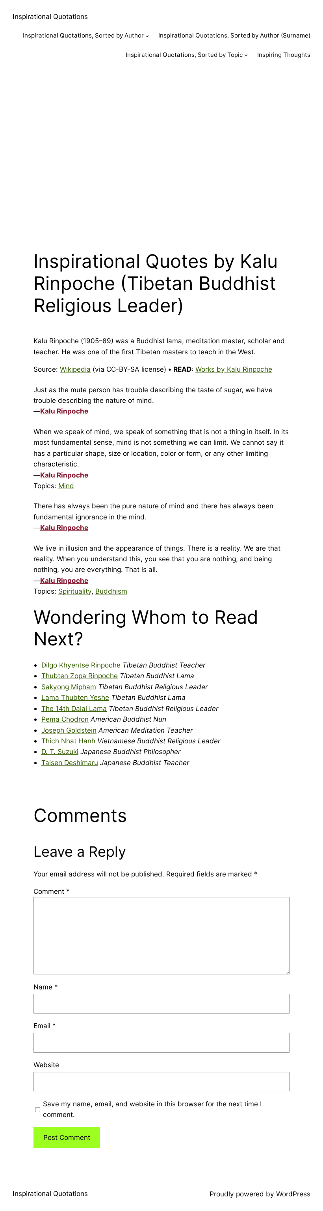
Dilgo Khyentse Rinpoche (81, 665)
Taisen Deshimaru (69, 762)
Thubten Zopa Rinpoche (79, 675)
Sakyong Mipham (68, 687)
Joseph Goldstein (69, 730)
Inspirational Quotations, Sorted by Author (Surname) (234, 35)
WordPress (293, 1194)
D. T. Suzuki (59, 751)
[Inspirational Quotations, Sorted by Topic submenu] (246, 54)
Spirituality (74, 591)
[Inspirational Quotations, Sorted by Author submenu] (147, 36)
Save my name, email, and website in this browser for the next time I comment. (152, 1109)
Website (46, 1065)
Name (45, 987)
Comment (51, 891)
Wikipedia (75, 369)
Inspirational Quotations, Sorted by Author (83, 35)
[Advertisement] (161, 153)
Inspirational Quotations (50, 16)
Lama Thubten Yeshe (75, 697)
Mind (66, 485)
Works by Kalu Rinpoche (233, 369)
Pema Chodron (65, 719)
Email (44, 1025)
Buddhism (111, 591)
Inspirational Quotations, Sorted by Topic (184, 54)
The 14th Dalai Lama (74, 708)
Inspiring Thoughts (283, 54)
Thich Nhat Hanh (68, 741)
